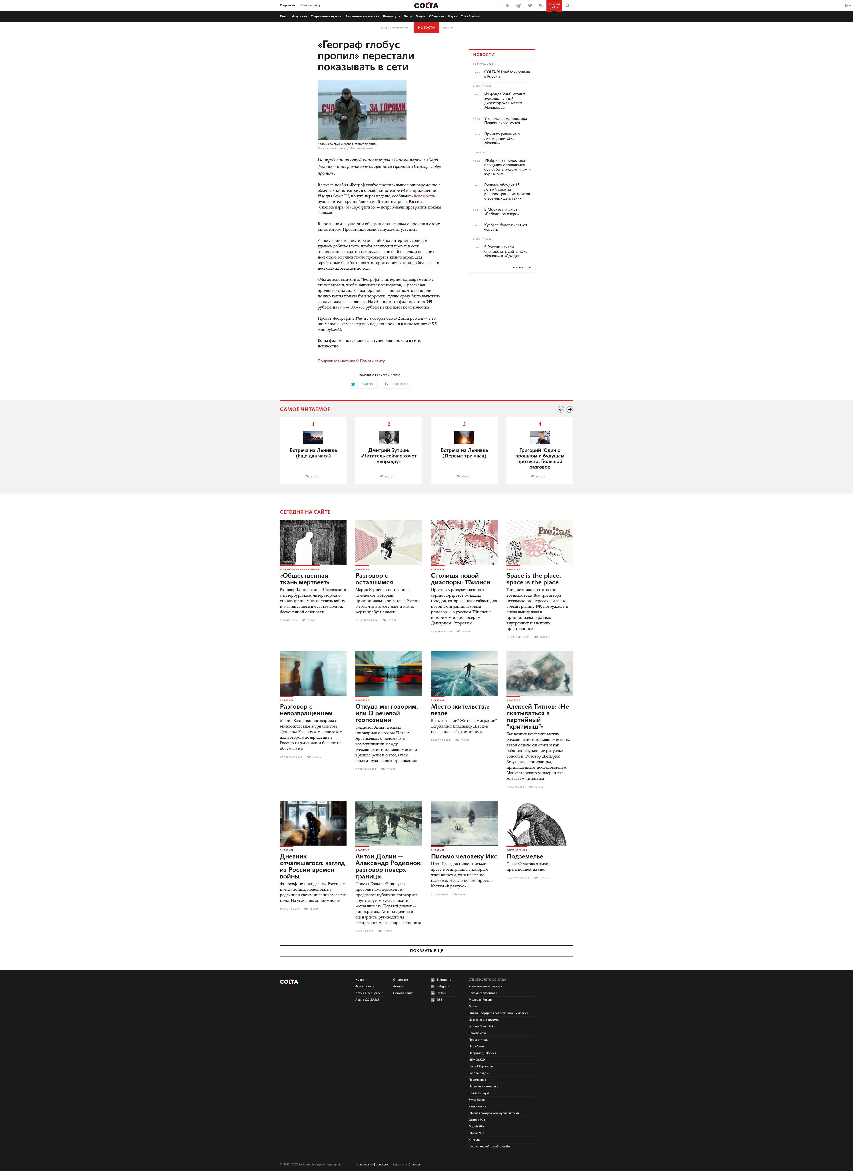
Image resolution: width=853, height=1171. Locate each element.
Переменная (477, 1079)
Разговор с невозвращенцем (306, 710)
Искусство (299, 16)
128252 (544, 878)
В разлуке (362, 569)
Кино (283, 16)
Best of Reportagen (481, 1066)
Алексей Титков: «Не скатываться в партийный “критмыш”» (537, 717)
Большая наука (479, 1093)
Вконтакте (444, 979)
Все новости (522, 268)
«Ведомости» (424, 196)
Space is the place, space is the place (533, 579)
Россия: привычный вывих (300, 569)
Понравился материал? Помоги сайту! (352, 361)
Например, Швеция (482, 1053)
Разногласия (477, 1106)
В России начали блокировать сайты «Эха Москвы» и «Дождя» (505, 251)
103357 (317, 757)
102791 (391, 769)
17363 (311, 620)
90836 (462, 894)
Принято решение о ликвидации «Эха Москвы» (502, 138)
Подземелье (524, 856)
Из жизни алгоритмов (484, 1019)
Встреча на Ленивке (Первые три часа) (464, 453)
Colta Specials (470, 16)
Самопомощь (478, 1033)
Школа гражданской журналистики (494, 1113)
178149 (465, 477)
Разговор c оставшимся (374, 579)
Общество (436, 16)
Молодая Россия (480, 999)
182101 (389, 477)
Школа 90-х (477, 1133)
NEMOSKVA (477, 1059)
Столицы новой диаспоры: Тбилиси (460, 579)
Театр (408, 16)
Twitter (441, 993)
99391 (466, 631)
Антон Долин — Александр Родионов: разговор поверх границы (388, 866)
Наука (452, 16)
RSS (439, 999)
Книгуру (474, 1139)
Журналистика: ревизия (485, 986)
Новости (426, 27)
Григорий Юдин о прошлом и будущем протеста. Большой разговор (539, 459)
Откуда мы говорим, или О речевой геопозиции (386, 714)
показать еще (426, 951)
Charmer (414, 1164)
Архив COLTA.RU (367, 999)
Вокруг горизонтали (483, 993)
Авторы (398, 986)
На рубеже (476, 1046)
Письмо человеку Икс (464, 856)
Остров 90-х (477, 1119)
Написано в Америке (483, 1086)
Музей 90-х (476, 1126)
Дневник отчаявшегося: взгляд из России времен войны (312, 866)
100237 (544, 637)
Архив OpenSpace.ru (369, 993)
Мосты (473, 1006)
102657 (392, 620)
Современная (326, 16)
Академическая (362, 16)
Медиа (420, 16)
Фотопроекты (365, 986)
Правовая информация (371, 1164)
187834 (314, 477)
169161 (540, 477)
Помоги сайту (310, 5)
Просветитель (478, 1039)
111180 (314, 909)
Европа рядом (478, 1073)
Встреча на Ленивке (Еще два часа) (313, 453)
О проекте (287, 5)
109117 (388, 931)
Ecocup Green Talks (482, 1026)
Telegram (443, 986)
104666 (539, 787)
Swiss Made (477, 1099)
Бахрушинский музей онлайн (489, 1146)
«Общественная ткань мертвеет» (305, 579)
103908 (465, 740)
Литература (391, 16)
